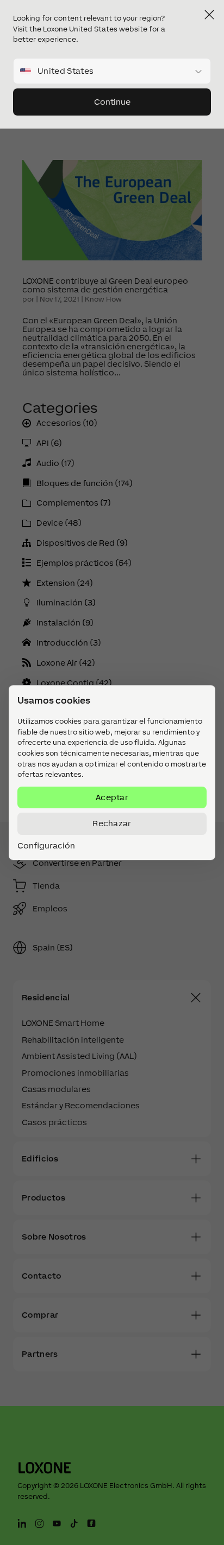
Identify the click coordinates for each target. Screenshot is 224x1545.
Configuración (46, 845)
